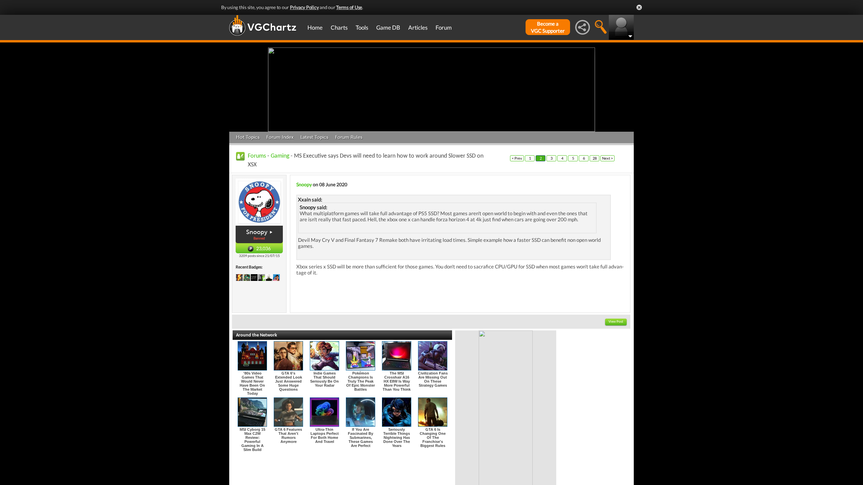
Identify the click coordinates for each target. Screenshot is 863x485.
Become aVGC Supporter (548, 27)
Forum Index (280, 137)
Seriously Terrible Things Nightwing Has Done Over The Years (396, 437)
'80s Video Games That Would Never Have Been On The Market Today (252, 383)
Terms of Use (349, 7)
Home (315, 27)
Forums (257, 156)
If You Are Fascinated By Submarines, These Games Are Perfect (360, 437)
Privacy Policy (304, 7)
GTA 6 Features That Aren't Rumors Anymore (288, 435)
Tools (362, 27)
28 (595, 158)
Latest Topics (314, 137)
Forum (444, 27)
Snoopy (256, 232)
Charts (339, 27)
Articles (417, 27)
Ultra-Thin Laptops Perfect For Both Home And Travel (324, 435)
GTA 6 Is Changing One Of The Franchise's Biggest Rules (433, 437)
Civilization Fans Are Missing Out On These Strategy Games (433, 379)
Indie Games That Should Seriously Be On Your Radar (324, 379)
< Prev (517, 158)
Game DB (388, 27)
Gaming (280, 156)
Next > (607, 158)
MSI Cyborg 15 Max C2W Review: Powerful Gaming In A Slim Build (252, 439)
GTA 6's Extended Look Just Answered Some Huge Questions (288, 381)
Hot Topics (248, 137)
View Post (615, 322)
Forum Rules (348, 137)
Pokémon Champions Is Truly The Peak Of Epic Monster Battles (360, 381)
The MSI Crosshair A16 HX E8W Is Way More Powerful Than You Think (397, 381)
